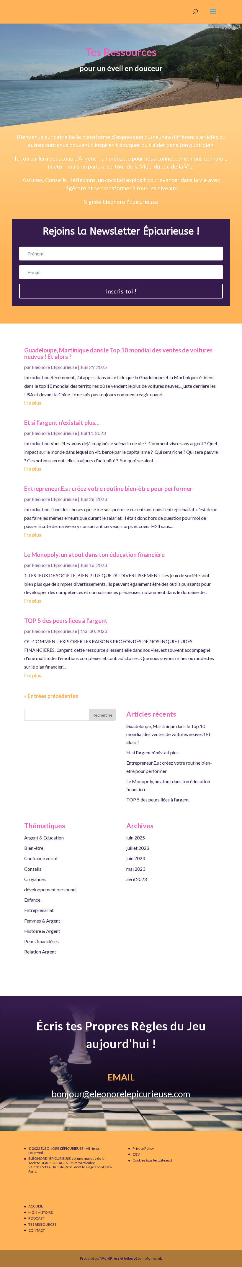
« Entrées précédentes (51, 696)
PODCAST (36, 1218)
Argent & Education (44, 837)
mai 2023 (135, 869)
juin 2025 (135, 837)
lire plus (32, 402)
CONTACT (36, 1230)
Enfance (32, 900)
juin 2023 (135, 858)
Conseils (32, 869)
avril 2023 (136, 879)
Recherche (102, 714)
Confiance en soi (40, 858)
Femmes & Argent (42, 920)
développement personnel (50, 889)
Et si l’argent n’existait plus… (61, 422)
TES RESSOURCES (42, 1224)
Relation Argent (40, 951)
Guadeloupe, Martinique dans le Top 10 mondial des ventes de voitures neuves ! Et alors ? (118, 353)
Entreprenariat (39, 910)
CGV (136, 1154)
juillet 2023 (137, 848)
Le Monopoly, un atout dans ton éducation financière (94, 554)
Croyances (35, 879)
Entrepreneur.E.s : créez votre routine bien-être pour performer (108, 488)
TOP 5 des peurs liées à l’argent (65, 620)
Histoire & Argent (42, 931)
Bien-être (33, 848)
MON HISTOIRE (40, 1212)
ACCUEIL (35, 1206)
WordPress (110, 1258)
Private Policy (143, 1148)
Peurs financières (41, 941)
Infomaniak (152, 1258)
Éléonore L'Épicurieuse (54, 367)
